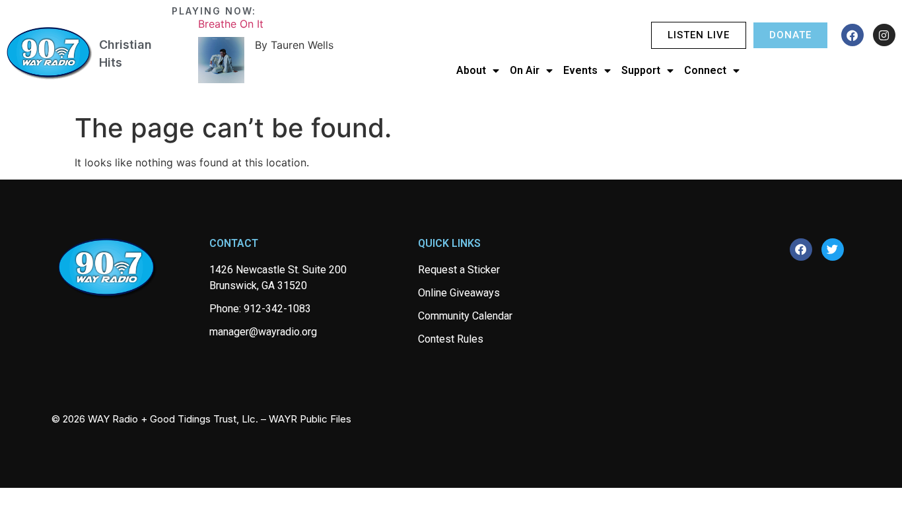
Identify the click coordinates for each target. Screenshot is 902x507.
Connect (705, 70)
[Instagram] (884, 35)
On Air (524, 70)
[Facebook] (852, 35)
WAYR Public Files (310, 419)
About (471, 70)
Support (640, 70)
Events (580, 70)
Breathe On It (230, 23)
